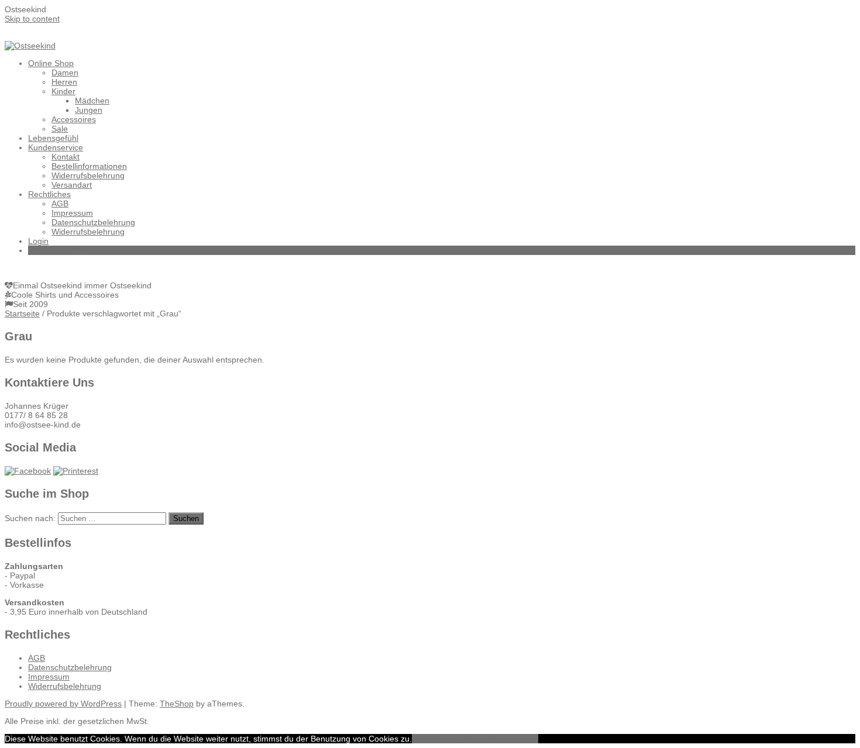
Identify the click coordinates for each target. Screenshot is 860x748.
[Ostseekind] (30, 45)
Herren (64, 82)
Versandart (71, 184)
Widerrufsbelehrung (88, 175)
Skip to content (32, 18)
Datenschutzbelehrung (93, 222)
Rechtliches (49, 194)
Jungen (88, 110)
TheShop (177, 703)
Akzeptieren (434, 738)
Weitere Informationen (497, 738)
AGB (59, 203)
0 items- (62, 250)
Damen (64, 72)
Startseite (22, 313)
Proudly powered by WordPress (63, 703)
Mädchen (92, 100)
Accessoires (73, 119)
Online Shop (51, 63)
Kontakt (65, 156)
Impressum (72, 213)
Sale (59, 128)
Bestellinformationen (89, 166)
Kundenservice (55, 147)
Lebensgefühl (53, 138)
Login (38, 241)
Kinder (63, 91)
